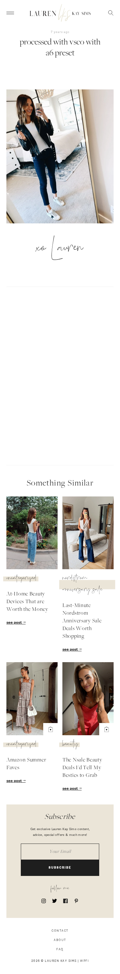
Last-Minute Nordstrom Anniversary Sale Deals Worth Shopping (82, 621)
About (60, 940)
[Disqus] (60, 375)
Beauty (70, 745)
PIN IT (63, 161)
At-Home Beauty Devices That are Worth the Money (27, 601)
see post (14, 623)
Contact (60, 930)
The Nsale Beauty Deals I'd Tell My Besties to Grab (82, 767)
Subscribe (60, 867)
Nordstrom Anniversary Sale (82, 584)
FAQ (60, 949)
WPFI (84, 961)
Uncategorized (21, 579)
